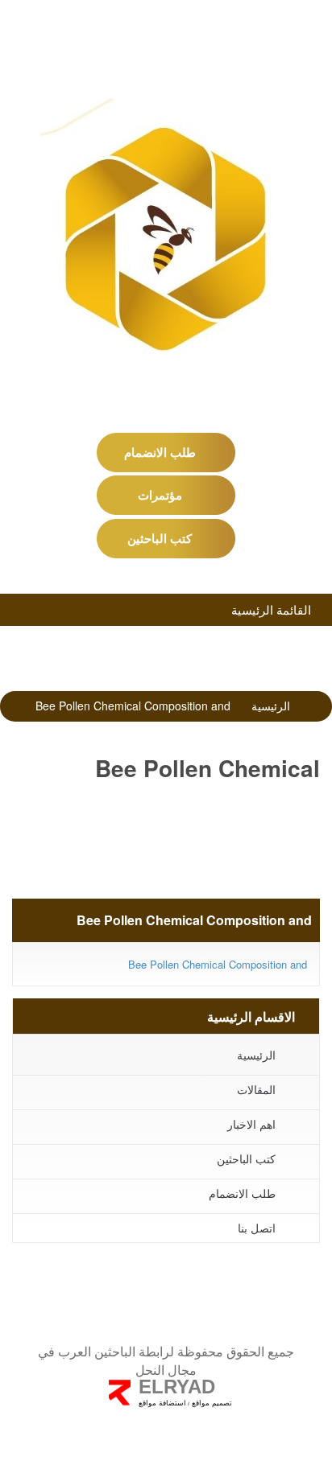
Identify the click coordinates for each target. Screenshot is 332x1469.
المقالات (256, 1089)
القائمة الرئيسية (272, 609)
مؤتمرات (161, 495)
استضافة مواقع (162, 1403)
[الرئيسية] (166, 237)
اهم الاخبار (251, 1124)
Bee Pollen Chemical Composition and (217, 964)
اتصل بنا (257, 1228)
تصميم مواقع (210, 1403)
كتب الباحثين (161, 538)
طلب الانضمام (161, 452)
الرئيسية (270, 705)
